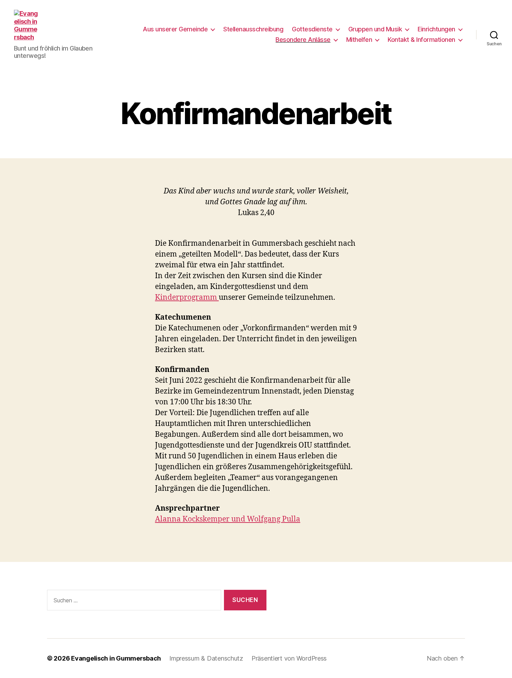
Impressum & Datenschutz (206, 658)
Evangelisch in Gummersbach (116, 658)
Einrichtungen (436, 29)
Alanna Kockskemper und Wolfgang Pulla (227, 519)
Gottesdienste (312, 29)
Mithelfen (359, 39)
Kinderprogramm (187, 297)
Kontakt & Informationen (421, 39)
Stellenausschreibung (253, 29)
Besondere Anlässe (303, 39)
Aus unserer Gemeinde (175, 29)
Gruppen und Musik (375, 29)
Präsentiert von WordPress (289, 658)
